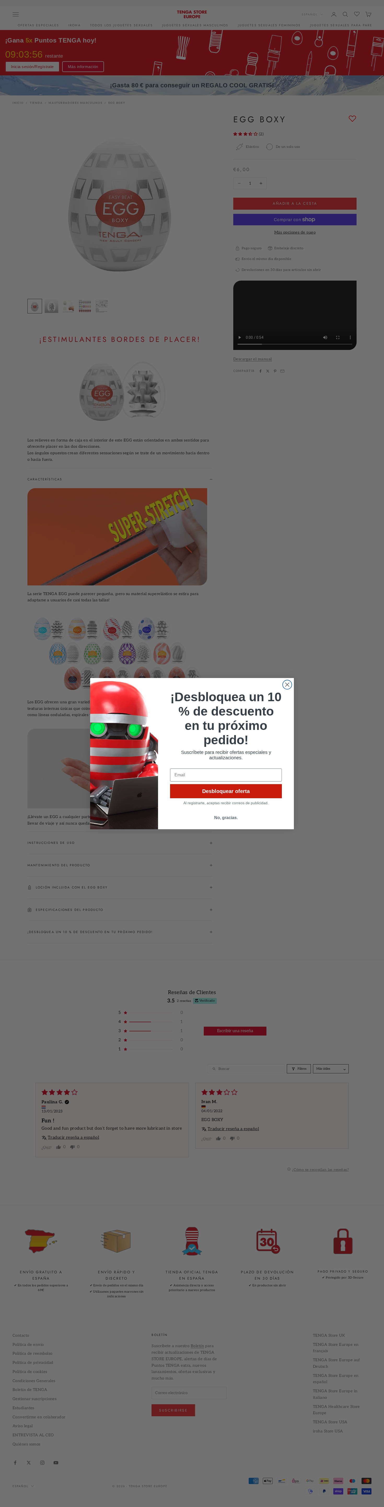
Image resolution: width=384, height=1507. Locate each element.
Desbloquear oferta (226, 791)
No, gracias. (226, 817)
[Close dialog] (287, 684)
